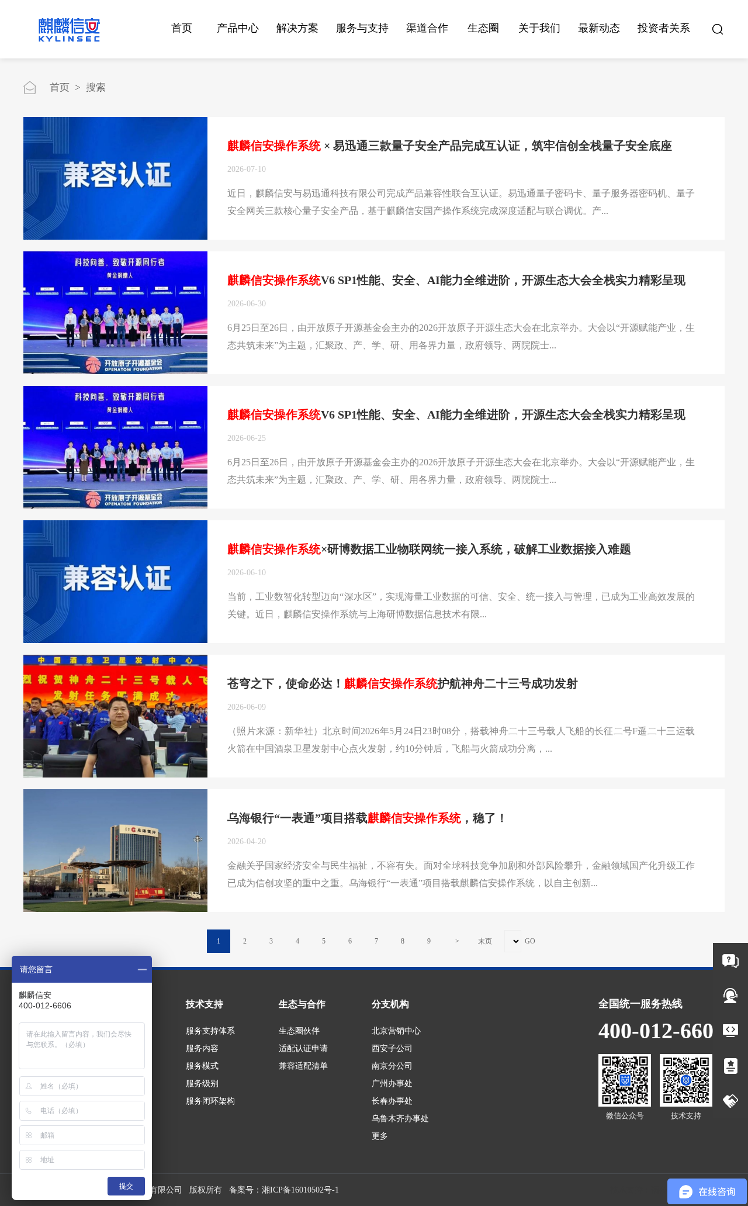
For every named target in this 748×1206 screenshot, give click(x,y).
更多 (380, 1136)
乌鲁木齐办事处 (400, 1118)
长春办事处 (392, 1101)
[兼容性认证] (730, 1065)
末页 (485, 941)
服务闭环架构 (210, 1101)
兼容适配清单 (303, 1066)
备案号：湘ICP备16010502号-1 (284, 1190)
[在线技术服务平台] (730, 1030)
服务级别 (202, 1083)
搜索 (96, 87)
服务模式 (202, 1066)
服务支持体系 (210, 1031)
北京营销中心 (396, 1031)
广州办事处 (392, 1083)
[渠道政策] (730, 1100)
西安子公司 (392, 1048)
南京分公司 (392, 1066)
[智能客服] (730, 960)
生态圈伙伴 (299, 1031)
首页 (181, 28)
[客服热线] (730, 995)
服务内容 (202, 1048)
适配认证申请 (303, 1048)
